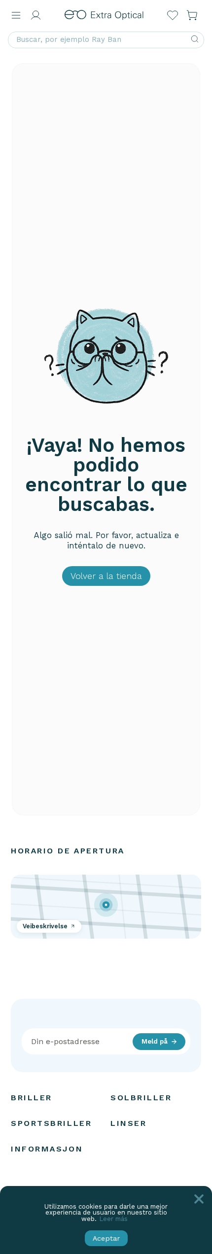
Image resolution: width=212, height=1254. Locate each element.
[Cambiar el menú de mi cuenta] (35, 15)
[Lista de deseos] (172, 15)
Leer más (114, 1218)
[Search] (194, 39)
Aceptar (106, 1238)
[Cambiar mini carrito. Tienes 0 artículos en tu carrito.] (192, 15)
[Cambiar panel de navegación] (16, 15)
